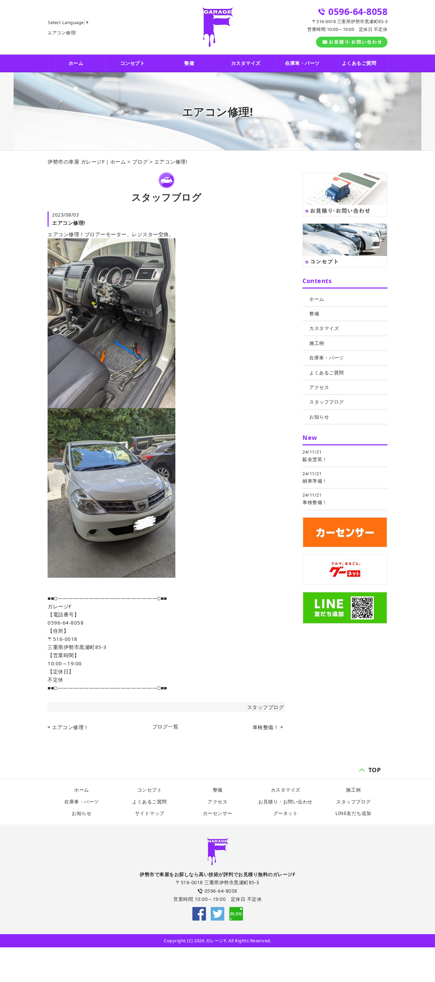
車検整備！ (266, 727)
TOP (374, 769)
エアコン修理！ (70, 727)
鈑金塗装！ (314, 459)
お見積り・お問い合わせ (285, 801)
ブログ (140, 161)
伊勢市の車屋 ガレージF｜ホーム (87, 161)
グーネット (285, 813)
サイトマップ (149, 813)
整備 (189, 63)
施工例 (316, 343)
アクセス (319, 387)
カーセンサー (217, 813)
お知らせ (319, 416)
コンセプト (132, 63)
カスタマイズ (246, 63)
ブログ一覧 (165, 726)
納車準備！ (314, 481)
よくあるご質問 (359, 63)
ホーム (76, 63)
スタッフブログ (265, 707)
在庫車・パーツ (302, 63)
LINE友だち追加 (353, 813)
